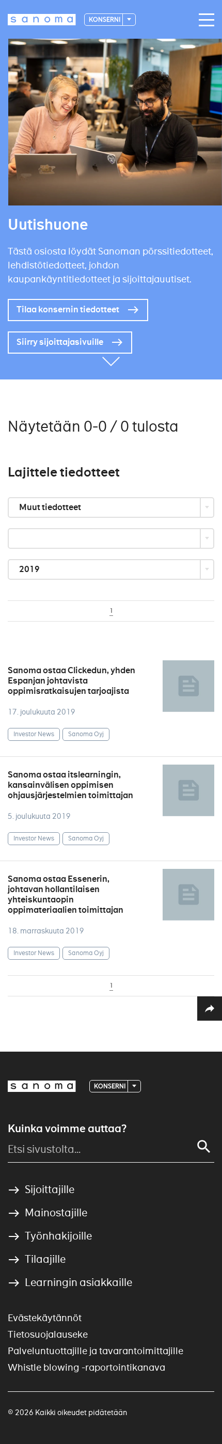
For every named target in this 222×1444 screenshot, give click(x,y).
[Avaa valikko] (204, 20)
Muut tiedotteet (51, 507)
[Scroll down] (111, 364)
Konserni (105, 19)
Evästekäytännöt (45, 1318)
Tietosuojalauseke (48, 1334)
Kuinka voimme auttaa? (67, 1128)
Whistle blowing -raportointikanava (86, 1367)
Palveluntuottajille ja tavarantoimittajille (95, 1351)
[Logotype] (42, 1086)
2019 (30, 569)
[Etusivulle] (42, 19)
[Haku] (204, 1146)
